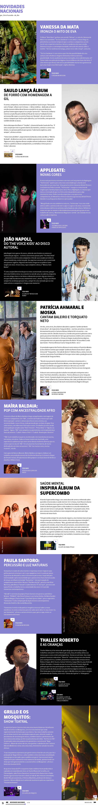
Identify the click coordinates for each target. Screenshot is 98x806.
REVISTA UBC (88, 802)
